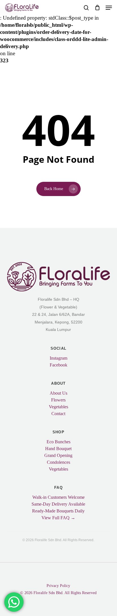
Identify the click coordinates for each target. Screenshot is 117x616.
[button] (109, 8)
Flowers (58, 400)
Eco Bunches (58, 442)
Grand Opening (58, 455)
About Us (58, 393)
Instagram (58, 358)
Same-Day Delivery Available (58, 504)
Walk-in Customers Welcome (58, 497)
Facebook (58, 365)
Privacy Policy (58, 586)
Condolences (58, 462)
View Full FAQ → (58, 518)
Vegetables (58, 407)
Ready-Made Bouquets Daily (58, 511)
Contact (58, 413)
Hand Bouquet (58, 448)
